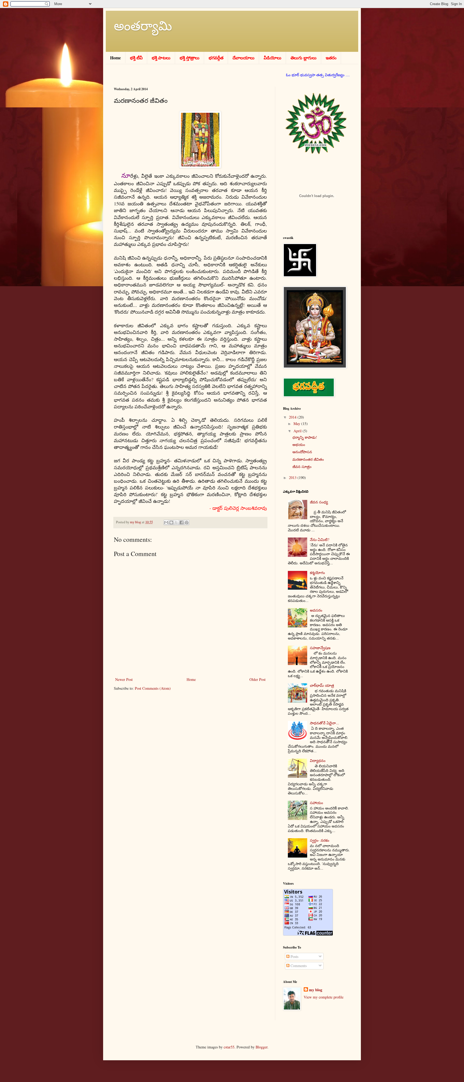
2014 (293, 417)
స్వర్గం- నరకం (319, 840)
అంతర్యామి (143, 25)
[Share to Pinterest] (186, 522)
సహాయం (316, 802)
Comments (298, 965)
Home (191, 679)
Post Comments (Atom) (153, 688)
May (297, 423)
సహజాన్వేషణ (320, 647)
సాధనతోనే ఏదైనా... (324, 722)
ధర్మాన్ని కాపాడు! (304, 437)
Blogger (261, 1047)
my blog (315, 990)
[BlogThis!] (171, 522)
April (298, 430)
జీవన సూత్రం (301, 466)
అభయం (298, 444)
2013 (293, 477)
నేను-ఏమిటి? (319, 539)
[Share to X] (176, 522)
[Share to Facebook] (181, 522)
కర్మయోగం (317, 572)
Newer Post (124, 679)
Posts (293, 956)
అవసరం (316, 610)
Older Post (257, 679)
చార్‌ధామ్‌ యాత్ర (322, 685)
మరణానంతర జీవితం (308, 459)
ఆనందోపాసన (302, 451)
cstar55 (229, 1047)
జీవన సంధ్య (319, 501)
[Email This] (166, 522)
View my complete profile (323, 997)
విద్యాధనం (317, 760)
